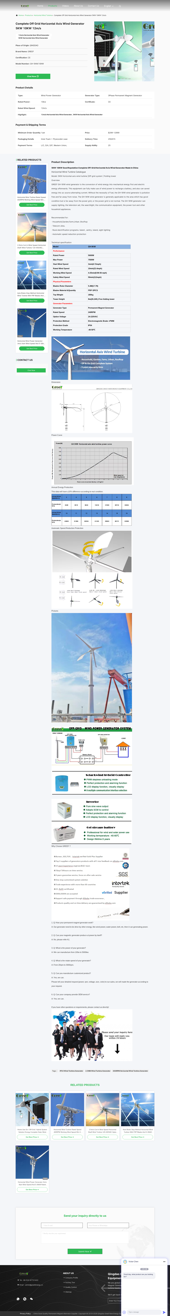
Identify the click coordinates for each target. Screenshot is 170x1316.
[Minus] (164, 1261)
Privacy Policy (25, 1314)
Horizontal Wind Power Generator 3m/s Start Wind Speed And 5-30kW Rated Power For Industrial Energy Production (32, 1183)
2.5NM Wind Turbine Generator (97, 1071)
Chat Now (31, 76)
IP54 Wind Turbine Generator (71, 1071)
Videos (65, 6)
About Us (78, 6)
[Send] (164, 1312)
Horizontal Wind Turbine (43, 15)
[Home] (25, 6)
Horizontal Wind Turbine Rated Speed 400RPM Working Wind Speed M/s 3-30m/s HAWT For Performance (31, 199)
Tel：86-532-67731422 (28, 1280)
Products (52, 6)
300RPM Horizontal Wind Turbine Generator (130, 1071)
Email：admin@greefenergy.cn (31, 1285)
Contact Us (93, 6)
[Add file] (124, 1312)
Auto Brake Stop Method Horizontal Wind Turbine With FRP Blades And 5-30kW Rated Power (31, 295)
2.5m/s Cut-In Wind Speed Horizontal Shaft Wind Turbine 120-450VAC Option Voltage (31, 247)
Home (40, 6)
